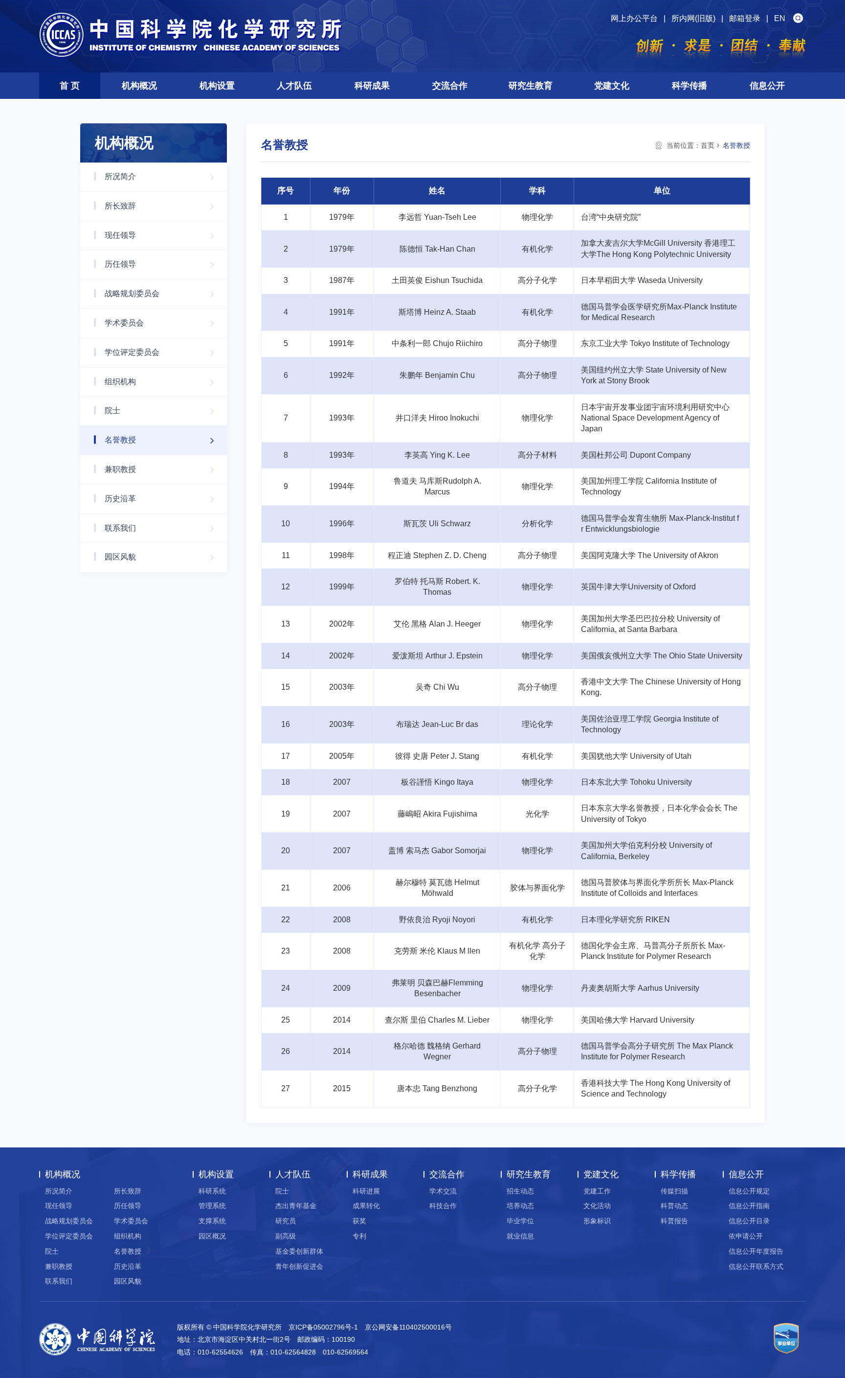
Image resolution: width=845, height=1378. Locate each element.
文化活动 (597, 1206)
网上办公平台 (634, 18)
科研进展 (366, 1191)
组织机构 (120, 381)
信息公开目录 (749, 1221)
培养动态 (520, 1206)
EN (779, 18)
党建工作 (597, 1191)
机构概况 (139, 86)
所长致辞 (120, 206)
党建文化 (611, 86)
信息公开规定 (749, 1191)
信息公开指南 (749, 1206)
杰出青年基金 (295, 1206)
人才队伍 (294, 86)
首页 (707, 145)
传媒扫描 (674, 1191)
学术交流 (443, 1191)
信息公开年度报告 (756, 1251)
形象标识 (597, 1221)
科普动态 (674, 1206)
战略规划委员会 (132, 293)
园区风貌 (120, 557)
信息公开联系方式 (756, 1266)
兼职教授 (120, 469)
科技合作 (443, 1206)
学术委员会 (124, 323)
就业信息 (520, 1236)
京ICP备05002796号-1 (323, 1327)
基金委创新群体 (299, 1251)
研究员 (285, 1221)
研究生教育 (531, 86)
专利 (359, 1236)
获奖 (359, 1221)
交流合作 (449, 86)
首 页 (70, 86)
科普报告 (674, 1221)
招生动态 (520, 1191)
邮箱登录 (744, 18)
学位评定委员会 (132, 352)
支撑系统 (212, 1221)
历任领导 (120, 264)
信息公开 (767, 86)
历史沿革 (120, 498)
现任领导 (120, 235)
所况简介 (120, 176)
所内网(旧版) (693, 18)
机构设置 (217, 86)
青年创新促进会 (299, 1266)
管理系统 (212, 1206)
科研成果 (372, 86)
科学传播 (689, 86)
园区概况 (212, 1236)
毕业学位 (520, 1221)
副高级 (285, 1236)
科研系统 (212, 1191)
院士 (112, 410)
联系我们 (120, 528)
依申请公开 (746, 1236)
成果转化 (366, 1206)
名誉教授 (120, 440)
